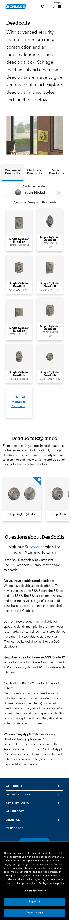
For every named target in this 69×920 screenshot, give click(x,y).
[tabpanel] (34, 302)
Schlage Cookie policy (51, 883)
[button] (34, 135)
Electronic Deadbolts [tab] (34, 172)
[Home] (15, 6)
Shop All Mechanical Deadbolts (19, 402)
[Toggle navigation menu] (60, 6)
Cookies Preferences (34, 891)
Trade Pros (14, 828)
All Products (16, 786)
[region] (34, 881)
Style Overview (17, 803)
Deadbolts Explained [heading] (35, 438)
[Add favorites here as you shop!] (43, 6)
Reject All (34, 902)
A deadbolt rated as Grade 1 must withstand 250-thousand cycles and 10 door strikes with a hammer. (34, 665)
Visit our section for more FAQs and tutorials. (34, 549)
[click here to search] (52, 6)
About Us (13, 820)
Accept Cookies (35, 913)
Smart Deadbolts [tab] (56, 172)
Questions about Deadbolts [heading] (34, 537)
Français (57, 2)
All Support (15, 811)
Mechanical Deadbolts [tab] (12, 172)
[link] (21, 499)
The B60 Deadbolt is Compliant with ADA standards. (32, 565)
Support (32, 547)
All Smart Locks (18, 795)
